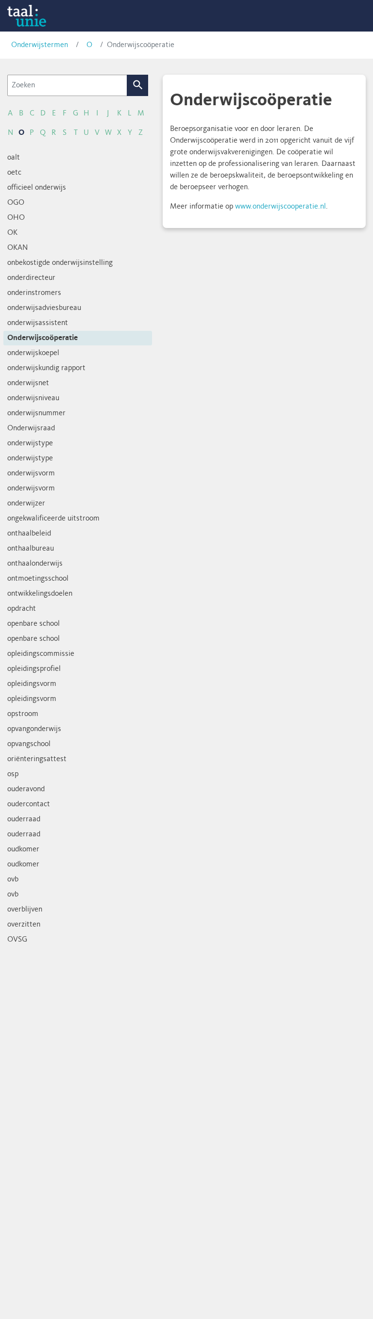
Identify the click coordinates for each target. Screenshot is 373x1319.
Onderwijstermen (39, 45)
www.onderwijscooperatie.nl (280, 207)
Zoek (138, 85)
